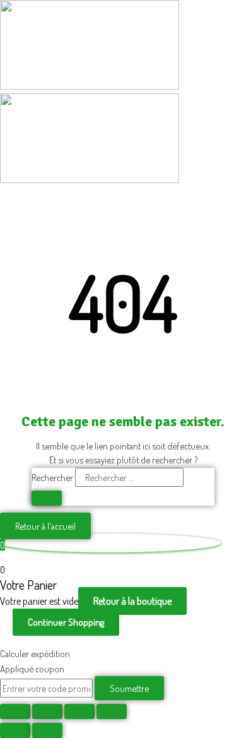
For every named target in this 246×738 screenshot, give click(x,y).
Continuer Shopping (66, 622)
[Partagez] (79, 711)
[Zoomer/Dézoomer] (15, 711)
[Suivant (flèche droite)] (47, 730)
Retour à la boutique (132, 601)
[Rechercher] (47, 498)
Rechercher (53, 477)
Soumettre (129, 688)
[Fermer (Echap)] (112, 711)
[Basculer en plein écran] (47, 711)
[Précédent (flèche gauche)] (15, 730)
